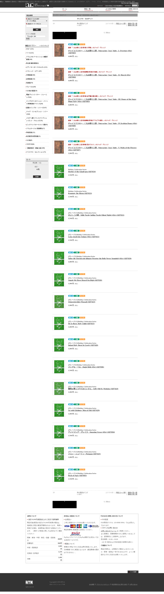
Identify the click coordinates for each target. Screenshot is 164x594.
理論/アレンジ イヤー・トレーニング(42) (36, 96)
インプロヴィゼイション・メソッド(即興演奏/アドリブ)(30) (37, 102)
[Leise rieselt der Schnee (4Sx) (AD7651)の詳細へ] (59, 236)
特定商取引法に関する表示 (120, 584)
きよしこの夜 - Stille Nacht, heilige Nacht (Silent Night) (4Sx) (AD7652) (96, 215)
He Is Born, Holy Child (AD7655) (81, 324)
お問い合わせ (133, 584)
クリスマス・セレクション (90, 15)
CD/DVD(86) (30, 144)
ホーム (79, 15)
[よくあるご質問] (110, 9)
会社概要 (91, 584)
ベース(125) (30, 53)
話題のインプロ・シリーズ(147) (36, 108)
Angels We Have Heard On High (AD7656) (85, 280)
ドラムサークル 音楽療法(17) (35, 128)
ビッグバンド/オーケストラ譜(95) (37, 124)
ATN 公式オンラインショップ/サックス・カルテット (37, 5)
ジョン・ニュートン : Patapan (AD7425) (84, 454)
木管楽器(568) (30, 75)
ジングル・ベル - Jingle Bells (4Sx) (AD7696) (86, 367)
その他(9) (29, 140)
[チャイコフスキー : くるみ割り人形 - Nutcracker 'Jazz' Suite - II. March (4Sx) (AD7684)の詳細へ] (59, 74)
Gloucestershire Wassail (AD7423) (81, 302)
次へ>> (108, 32)
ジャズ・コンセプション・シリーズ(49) (37, 113)
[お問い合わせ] (132, 9)
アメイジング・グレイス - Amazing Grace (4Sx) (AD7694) (91, 432)
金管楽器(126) (30, 79)
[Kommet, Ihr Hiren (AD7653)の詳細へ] (59, 193)
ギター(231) (30, 49)
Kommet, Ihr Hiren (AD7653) (80, 193)
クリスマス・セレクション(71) (36, 152)
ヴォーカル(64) (31, 87)
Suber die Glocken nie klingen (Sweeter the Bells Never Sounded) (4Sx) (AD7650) (99, 258)
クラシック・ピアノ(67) (34, 71)
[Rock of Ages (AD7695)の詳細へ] (59, 475)
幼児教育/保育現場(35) (33, 136)
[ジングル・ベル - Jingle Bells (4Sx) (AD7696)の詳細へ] (59, 366)
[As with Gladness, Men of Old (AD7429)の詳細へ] (59, 410)
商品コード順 (121, 23)
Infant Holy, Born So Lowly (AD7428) (83, 345)
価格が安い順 (132, 23)
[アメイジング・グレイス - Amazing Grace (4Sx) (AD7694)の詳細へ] (59, 432)
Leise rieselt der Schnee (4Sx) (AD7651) (83, 237)
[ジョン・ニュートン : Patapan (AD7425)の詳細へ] (59, 453)
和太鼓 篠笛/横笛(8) (32, 63)
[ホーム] (64, 9)
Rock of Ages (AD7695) (77, 475)
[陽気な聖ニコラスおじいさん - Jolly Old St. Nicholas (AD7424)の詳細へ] (59, 388)
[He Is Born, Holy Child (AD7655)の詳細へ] (59, 323)
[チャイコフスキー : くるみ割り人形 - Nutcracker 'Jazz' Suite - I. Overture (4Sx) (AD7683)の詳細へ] (59, 50)
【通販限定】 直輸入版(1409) (35, 148)
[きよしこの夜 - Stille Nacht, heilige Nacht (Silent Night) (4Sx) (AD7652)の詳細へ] (59, 214)
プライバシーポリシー (103, 584)
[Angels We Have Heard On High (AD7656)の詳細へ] (59, 279)
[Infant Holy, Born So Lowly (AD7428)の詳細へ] (59, 345)
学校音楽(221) (30, 132)
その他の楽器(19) (31, 91)
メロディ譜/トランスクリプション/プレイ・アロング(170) (36, 119)
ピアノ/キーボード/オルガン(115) (36, 67)
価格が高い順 (132, 25)
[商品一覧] (87, 9)
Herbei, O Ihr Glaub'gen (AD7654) (82, 172)
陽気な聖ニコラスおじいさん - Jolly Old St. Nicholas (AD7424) (93, 389)
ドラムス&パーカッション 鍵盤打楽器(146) (37, 58)
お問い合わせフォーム (108, 531)
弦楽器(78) (29, 83)
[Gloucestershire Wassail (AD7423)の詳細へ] (59, 301)
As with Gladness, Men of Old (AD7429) (84, 410)
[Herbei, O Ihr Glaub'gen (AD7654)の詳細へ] (59, 171)
